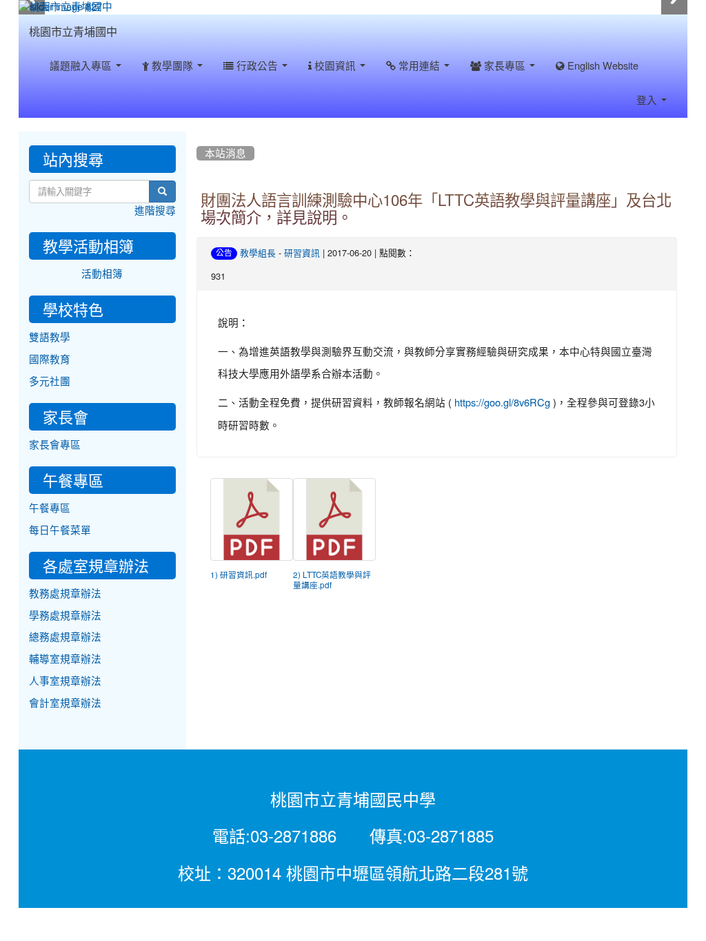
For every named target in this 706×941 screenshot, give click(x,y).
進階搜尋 (155, 210)
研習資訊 (302, 253)
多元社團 (49, 381)
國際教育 (49, 359)
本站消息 (225, 153)
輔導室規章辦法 (65, 659)
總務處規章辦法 (65, 637)
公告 (224, 253)
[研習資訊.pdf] (251, 519)
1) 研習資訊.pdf (238, 575)
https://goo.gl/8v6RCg (502, 402)
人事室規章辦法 (65, 681)
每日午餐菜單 (60, 530)
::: (131, 19)
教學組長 (258, 253)
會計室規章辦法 (65, 703)
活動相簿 (102, 274)
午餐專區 (49, 508)
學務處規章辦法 (65, 615)
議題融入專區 (82, 66)
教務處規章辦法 (65, 593)
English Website (601, 66)
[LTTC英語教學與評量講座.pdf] (334, 519)
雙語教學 (49, 337)
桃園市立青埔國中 (73, 31)
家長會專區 (55, 445)
